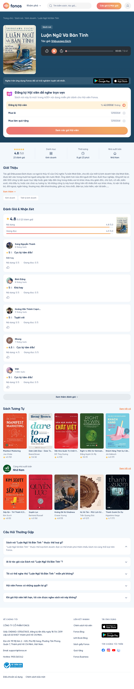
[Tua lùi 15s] (46, 51)
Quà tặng (78, 650)
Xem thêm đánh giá (66, 397)
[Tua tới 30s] (61, 51)
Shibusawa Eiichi (61, 41)
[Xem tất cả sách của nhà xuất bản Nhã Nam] (7, 468)
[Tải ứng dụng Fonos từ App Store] (109, 626)
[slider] (89, 51)
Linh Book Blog (81, 638)
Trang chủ (8, 18)
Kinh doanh (30, 18)
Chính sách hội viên (83, 625)
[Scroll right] (127, 431)
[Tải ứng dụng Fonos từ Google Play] (110, 635)
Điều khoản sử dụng (13, 677)
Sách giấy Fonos (81, 644)
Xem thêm (8, 192)
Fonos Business (81, 657)
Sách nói (19, 18)
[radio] (67, 105)
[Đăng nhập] (128, 6)
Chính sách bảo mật (35, 677)
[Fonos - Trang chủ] (12, 6)
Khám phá (32, 5)
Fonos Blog (79, 632)
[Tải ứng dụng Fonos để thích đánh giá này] (7, 267)
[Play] (54, 51)
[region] (67, 153)
